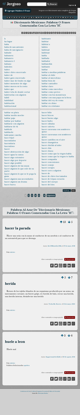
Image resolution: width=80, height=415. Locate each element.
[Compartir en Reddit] (65, 265)
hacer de (46, 173)
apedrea (26, 365)
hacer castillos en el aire (53, 140)
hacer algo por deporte (15, 160)
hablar (45, 69)
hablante (46, 67)
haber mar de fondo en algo (17, 81)
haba (6, 44)
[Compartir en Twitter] (56, 265)
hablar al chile (48, 75)
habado (7, 53)
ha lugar (8, 41)
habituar (46, 53)
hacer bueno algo (50, 118)
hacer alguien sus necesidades (18, 179)
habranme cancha (12, 135)
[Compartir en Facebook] (52, 265)
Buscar (53, 4)
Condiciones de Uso (25, 391)
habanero (8, 58)
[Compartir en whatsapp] (60, 265)
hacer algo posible (13, 163)
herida (10, 283)
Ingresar (72, 5)
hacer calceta (48, 126)
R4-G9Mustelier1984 (54, 246)
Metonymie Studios (43, 393)
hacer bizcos (48, 115)
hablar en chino (49, 103)
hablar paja (9, 118)
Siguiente (51, 195)
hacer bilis (47, 112)
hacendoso (9, 146)
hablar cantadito (50, 83)
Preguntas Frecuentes (42, 391)
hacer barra (10, 184)
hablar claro (47, 86)
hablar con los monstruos (54, 95)
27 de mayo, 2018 (69, 246)
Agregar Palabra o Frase (18, 10)
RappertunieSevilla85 (53, 357)
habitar (45, 41)
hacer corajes (48, 168)
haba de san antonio (14, 47)
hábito (45, 47)
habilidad (8, 100)
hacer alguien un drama (15, 182)
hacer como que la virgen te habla (58, 156)
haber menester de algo (15, 83)
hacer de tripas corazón (53, 179)
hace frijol (9, 138)
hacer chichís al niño (51, 145)
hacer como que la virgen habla (57, 153)
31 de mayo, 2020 (69, 304)
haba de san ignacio (13, 50)
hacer (7, 149)
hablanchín (47, 64)
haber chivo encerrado (15, 72)
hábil (6, 97)
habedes (8, 67)
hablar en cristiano (51, 106)
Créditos (33, 391)
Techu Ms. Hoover (55, 304)
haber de (8, 75)
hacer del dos (48, 184)
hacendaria (9, 143)
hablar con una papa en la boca (56, 97)
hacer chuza (47, 151)
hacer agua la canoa (14, 154)
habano (7, 64)
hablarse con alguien (14, 124)
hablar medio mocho (14, 115)
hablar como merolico (52, 89)
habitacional (10, 106)
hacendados (10, 140)
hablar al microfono (51, 78)
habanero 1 (9, 61)
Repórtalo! (70, 259)
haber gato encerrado (14, 78)
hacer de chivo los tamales (54, 176)
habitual (46, 50)
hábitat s (46, 44)
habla (44, 55)
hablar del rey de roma (52, 100)
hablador (46, 61)
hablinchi (8, 132)
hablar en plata (11, 112)
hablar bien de (48, 81)
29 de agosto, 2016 (69, 357)
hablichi (8, 129)
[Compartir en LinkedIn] (69, 265)
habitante (46, 38)
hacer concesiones (50, 162)
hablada (45, 58)
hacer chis (46, 148)
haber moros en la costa (15, 86)
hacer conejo (48, 165)
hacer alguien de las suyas (16, 166)
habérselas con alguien (15, 95)
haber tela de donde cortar (17, 92)
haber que (9, 89)
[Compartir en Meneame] (73, 265)
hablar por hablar (12, 121)
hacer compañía (49, 159)
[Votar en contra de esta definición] (69, 222)
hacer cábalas (48, 124)
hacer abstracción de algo (16, 152)
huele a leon (15, 341)
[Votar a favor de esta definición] (61, 222)
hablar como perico (51, 92)
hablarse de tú (11, 126)
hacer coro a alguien (51, 170)
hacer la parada (18, 228)
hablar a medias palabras (54, 72)
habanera (8, 55)
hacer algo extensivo (14, 157)
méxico (12, 252)
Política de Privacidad (54, 391)
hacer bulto (47, 121)
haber (7, 69)
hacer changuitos (50, 142)
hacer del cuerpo (50, 182)
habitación (9, 103)
